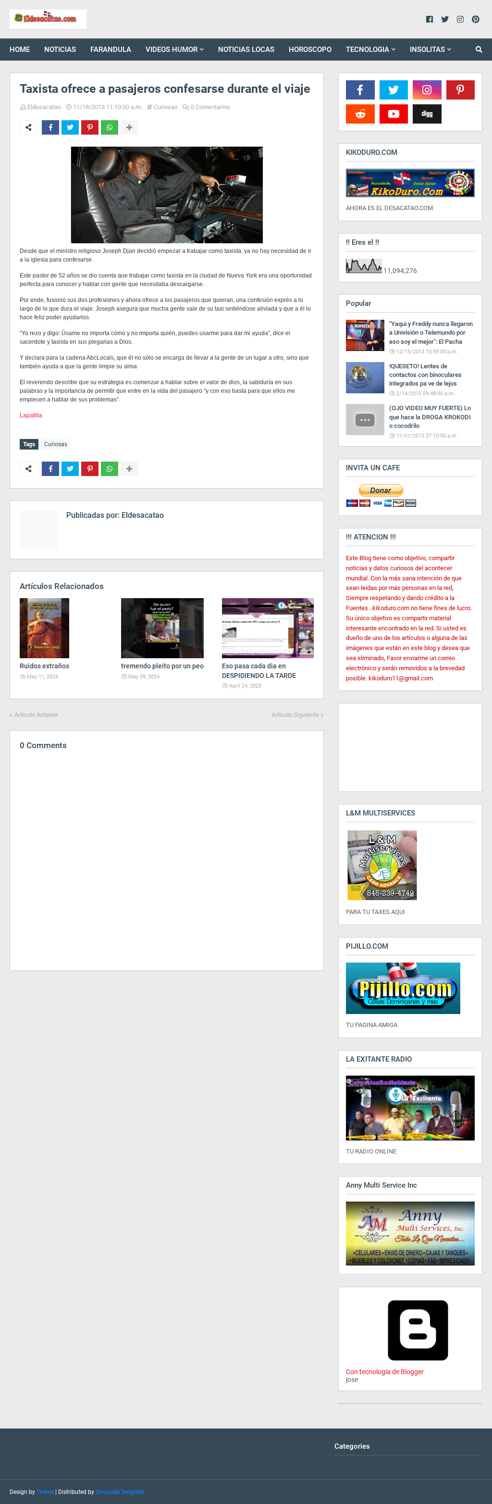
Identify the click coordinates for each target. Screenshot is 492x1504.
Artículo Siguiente (295, 714)
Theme (45, 1492)
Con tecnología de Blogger (385, 1372)
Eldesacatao (44, 107)
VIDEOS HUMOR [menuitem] (171, 49)
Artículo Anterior (36, 714)
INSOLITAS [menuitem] (427, 49)
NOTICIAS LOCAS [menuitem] (246, 49)
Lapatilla (31, 415)
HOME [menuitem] (20, 49)
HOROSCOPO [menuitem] (310, 49)
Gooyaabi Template (120, 1492)
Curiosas (166, 107)
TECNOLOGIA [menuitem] (367, 49)
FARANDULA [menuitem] (110, 49)
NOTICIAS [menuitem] (60, 49)
